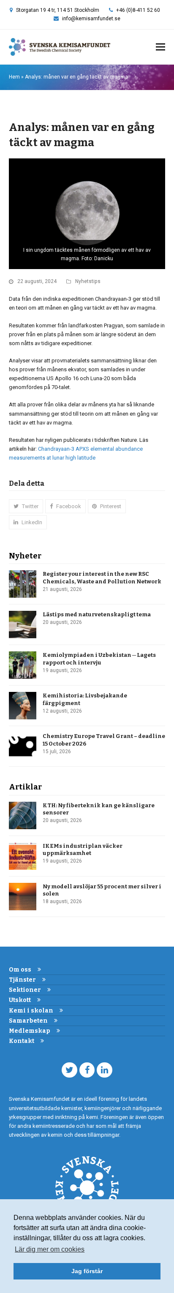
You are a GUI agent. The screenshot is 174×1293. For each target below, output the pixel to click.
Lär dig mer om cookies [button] (49, 1249)
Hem (14, 77)
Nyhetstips (88, 281)
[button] (160, 47)
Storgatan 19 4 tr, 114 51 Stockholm (57, 10)
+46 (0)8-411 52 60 (138, 10)
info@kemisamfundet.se (91, 19)
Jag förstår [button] (87, 1271)
